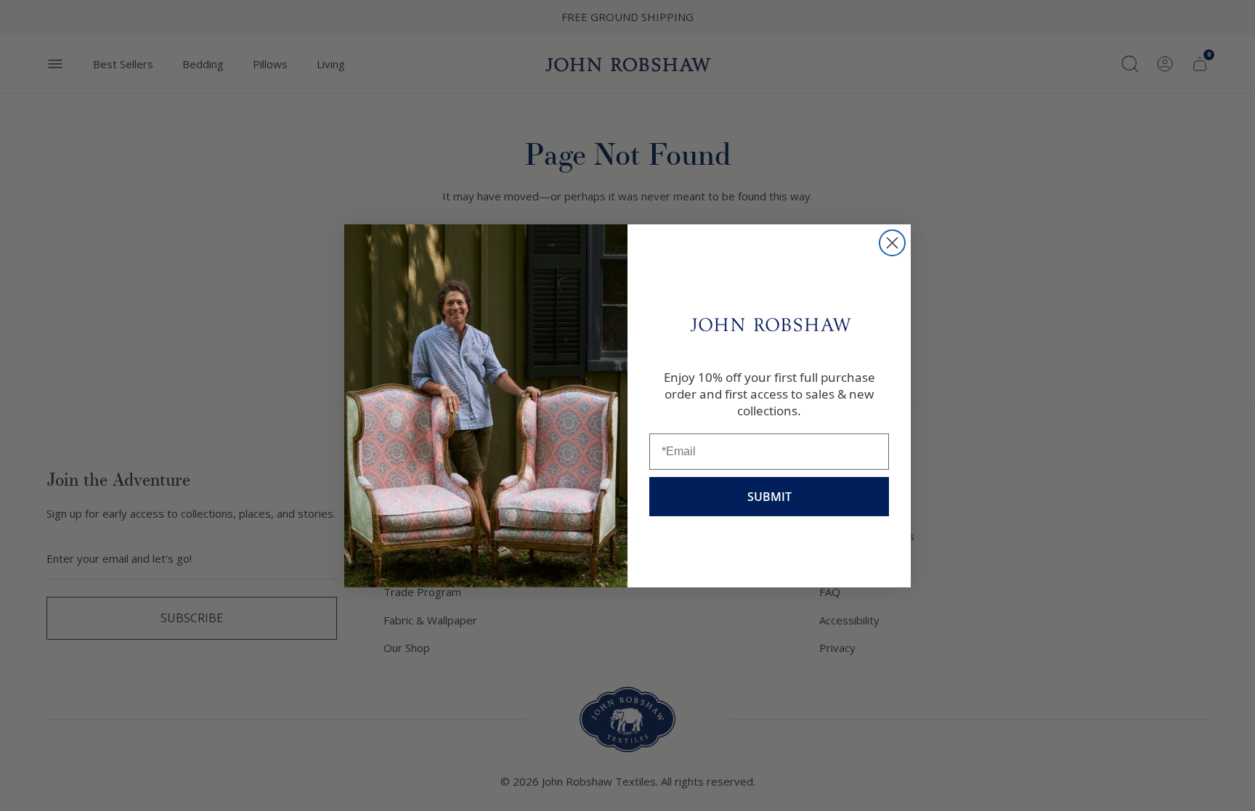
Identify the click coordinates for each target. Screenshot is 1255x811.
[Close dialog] (892, 243)
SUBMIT (769, 497)
